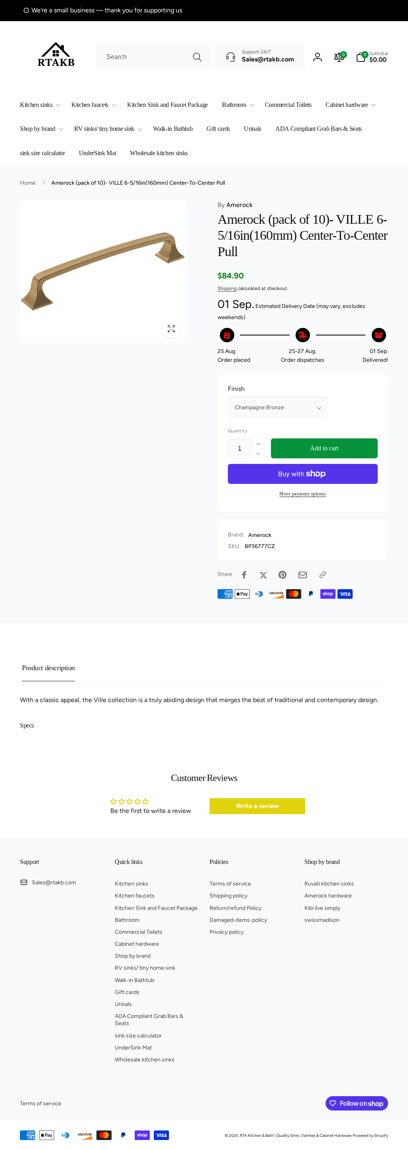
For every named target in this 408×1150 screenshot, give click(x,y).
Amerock (235, 205)
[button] (38, 105)
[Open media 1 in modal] (103, 271)
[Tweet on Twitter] (263, 575)
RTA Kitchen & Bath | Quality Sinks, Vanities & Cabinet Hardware (295, 1135)
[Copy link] (323, 575)
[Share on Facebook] (244, 575)
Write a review (257, 806)
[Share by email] (303, 575)
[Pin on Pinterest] (282, 575)
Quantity (237, 431)
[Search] (197, 57)
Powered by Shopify (370, 1135)
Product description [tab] (48, 668)
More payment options (302, 494)
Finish (236, 389)
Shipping (227, 288)
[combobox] (153, 57)
